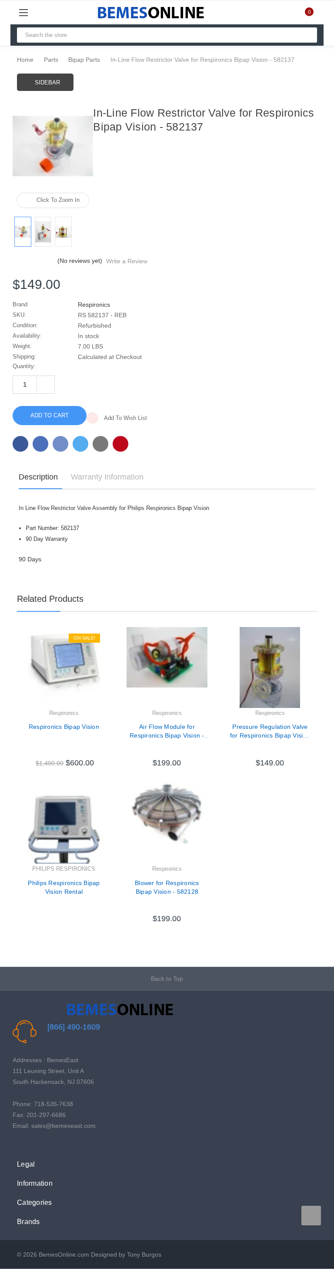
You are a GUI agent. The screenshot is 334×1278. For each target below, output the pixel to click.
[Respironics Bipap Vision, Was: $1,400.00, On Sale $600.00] (63, 667)
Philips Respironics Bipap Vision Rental (64, 887)
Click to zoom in (58, 200)
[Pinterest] (120, 444)
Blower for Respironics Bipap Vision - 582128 (167, 887)
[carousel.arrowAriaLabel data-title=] (311, 1215)
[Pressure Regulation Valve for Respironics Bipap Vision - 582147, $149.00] (270, 667)
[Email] (40, 444)
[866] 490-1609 (73, 1027)
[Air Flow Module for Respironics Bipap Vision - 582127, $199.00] (167, 667)
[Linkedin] (100, 444)
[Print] (60, 444)
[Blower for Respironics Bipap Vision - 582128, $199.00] (167, 823)
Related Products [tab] (50, 599)
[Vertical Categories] (33, 12)
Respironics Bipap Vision (64, 726)
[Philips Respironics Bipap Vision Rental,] (63, 823)
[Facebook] (20, 444)
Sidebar (47, 82)
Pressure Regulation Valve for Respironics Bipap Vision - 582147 (270, 731)
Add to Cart (63, 754)
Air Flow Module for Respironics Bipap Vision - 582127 (167, 731)
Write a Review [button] (126, 261)
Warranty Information (107, 477)
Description (38, 477)
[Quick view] (104, 656)
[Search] (307, 35)
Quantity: (24, 366)
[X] (80, 444)
